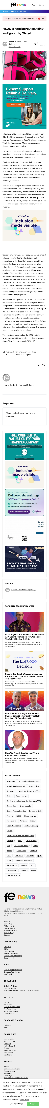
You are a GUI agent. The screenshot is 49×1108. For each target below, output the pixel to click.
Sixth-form (19, 855)
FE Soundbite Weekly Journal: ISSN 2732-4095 (21, 990)
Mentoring (11, 841)
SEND (9, 855)
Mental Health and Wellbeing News (20, 836)
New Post (7, 1044)
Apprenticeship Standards (29, 781)
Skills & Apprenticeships (13, 956)
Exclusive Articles (10, 986)
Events (6, 1048)
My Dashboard (9, 1046)
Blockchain (11, 791)
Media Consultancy (11, 1011)
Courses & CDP (9, 1071)
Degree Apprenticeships (16, 811)
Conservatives (21, 796)
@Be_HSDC (7, 137)
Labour (33, 821)
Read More (24, 1099)
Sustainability (12, 865)
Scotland (33, 850)
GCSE (18, 816)
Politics (9, 850)
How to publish (9, 1039)
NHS (8, 845)
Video (6, 1027)
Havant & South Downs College (18, 385)
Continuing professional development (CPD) (24, 801)
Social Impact (9, 958)
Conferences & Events (12, 1069)
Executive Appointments (13, 970)
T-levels (24, 865)
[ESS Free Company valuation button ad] (24, 446)
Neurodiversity (31, 841)
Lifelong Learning (31, 826)
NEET (20, 841)
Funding (10, 816)
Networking (8, 1073)
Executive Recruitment (12, 972)
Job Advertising (10, 1009)
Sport (39, 855)
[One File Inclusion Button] (24, 239)
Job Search (8, 974)
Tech (32, 865)
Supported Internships (23, 860)
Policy (35, 845)
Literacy (10, 831)
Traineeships (11, 870)
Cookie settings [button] (16, 1104)
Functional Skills (35, 811)
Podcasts (7, 1025)
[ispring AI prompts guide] (24, 559)
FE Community (9, 926)
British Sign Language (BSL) (29, 791)
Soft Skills (30, 855)
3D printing (11, 781)
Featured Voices (10, 988)
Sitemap (7, 935)
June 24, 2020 (14, 47)
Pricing (6, 1002)
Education (7, 947)
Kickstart (23, 821)
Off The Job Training (21, 845)
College (9, 796)
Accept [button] (32, 1104)
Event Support (9, 1013)
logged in (22, 413)
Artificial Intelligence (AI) (16, 786)
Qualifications (21, 850)
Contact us (8, 924)
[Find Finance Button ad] (24, 502)
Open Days (8, 1076)
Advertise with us (10, 930)
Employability (9, 951)
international (11, 821)
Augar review (34, 786)
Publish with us (9, 928)
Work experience (13, 875)
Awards (6, 1066)
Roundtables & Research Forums (16, 1078)
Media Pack (8, 1004)
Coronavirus (11, 806)
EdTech (6, 949)
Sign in (41, 5)
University (24, 870)
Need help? (8, 1055)
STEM (9, 860)
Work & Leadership (11, 953)
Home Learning (30, 816)
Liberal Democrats (14, 826)
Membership (8, 1052)
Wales (33, 870)
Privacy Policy (9, 933)
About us (7, 921)
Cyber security (25, 806)
